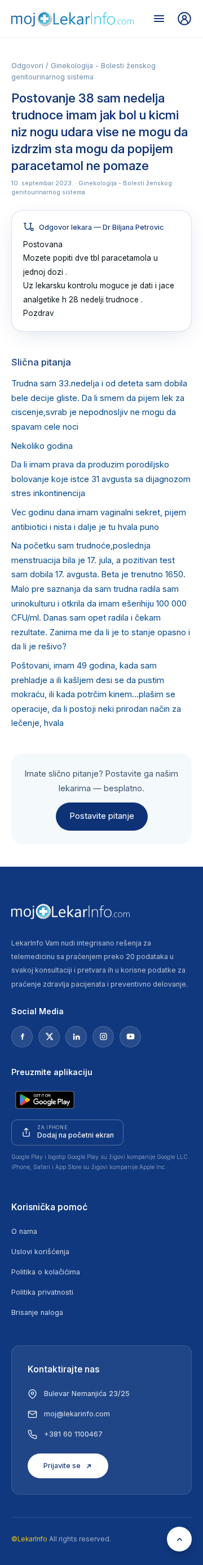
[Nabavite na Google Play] (44, 1100)
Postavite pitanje (101, 816)
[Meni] (159, 18)
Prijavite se (62, 1465)
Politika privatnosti (42, 1292)
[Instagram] (103, 1036)
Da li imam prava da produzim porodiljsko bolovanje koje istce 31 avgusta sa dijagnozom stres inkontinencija (101, 479)
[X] (49, 1036)
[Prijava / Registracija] (184, 18)
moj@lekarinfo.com (77, 1414)
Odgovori (27, 65)
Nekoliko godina (42, 446)
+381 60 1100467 (73, 1434)
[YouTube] (130, 1036)
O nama (24, 1231)
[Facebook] (22, 1036)
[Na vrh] (179, 1539)
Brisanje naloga (37, 1312)
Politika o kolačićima (45, 1272)
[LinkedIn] (76, 1036)
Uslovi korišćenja (40, 1251)
